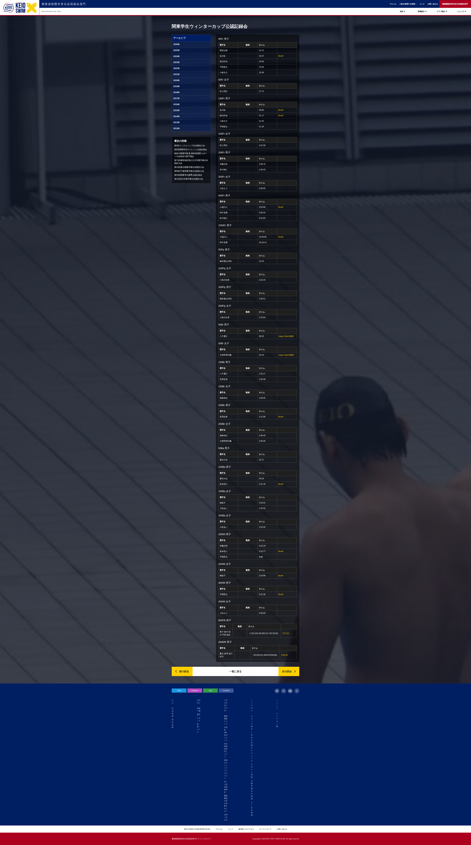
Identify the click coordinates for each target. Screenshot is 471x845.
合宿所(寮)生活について (225, 733)
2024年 (176, 56)
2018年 (176, 92)
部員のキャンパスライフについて (225, 769)
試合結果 (172, 723)
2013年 (176, 122)
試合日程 (172, 712)
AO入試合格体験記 (225, 787)
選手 (198, 714)
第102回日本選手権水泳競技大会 (188, 179)
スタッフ (198, 719)
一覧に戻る (235, 671)
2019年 (176, 86)
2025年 (176, 50)
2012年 (176, 128)
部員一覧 (198, 709)
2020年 (176, 80)
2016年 (176, 104)
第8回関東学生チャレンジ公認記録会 (190, 149)
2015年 (176, 110)
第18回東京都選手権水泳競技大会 (189, 167)
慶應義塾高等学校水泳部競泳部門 (455, 4)
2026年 (176, 44)
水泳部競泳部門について (225, 750)
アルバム (393, 4)
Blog (210, 690)
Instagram (194, 690)
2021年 (176, 74)
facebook (296, 690)
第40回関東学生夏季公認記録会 (188, 175)
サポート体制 (252, 770)
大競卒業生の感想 (252, 790)
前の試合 (184, 671)
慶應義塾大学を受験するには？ (225, 803)
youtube (290, 690)
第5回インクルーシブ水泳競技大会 (189, 146)
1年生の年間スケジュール (252, 746)
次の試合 (287, 671)
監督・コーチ (198, 728)
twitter (277, 690)
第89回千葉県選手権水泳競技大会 (189, 171)
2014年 (176, 116)
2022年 (176, 68)
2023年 (176, 62)
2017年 (176, 98)
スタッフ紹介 (252, 722)
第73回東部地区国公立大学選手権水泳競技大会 (191, 161)
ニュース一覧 (277, 719)
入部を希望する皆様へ (408, 4)
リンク (422, 4)
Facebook (226, 690)
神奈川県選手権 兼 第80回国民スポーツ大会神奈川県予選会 (190, 154)
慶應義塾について (225, 720)
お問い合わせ (433, 4)
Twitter (179, 690)
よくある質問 (252, 808)
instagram (283, 690)
